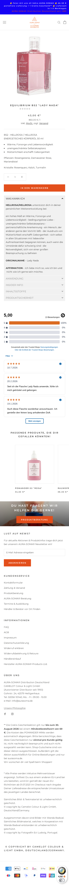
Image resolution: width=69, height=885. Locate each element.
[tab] (34, 198)
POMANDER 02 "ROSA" (28, 488)
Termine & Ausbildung (16, 603)
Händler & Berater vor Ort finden (22, 609)
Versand (43, 123)
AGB (6, 632)
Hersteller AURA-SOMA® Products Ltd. (25, 664)
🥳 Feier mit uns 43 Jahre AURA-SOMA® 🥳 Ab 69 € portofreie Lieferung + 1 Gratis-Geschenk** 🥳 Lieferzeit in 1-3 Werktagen (35, 5)
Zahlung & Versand (14, 587)
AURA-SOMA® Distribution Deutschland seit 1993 (39, 11)
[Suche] (59, 22)
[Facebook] (5, 714)
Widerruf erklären (14, 648)
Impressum (10, 637)
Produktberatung (34, 519)
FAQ (6, 627)
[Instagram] (12, 714)
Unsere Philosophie (15, 708)
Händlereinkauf (12, 658)
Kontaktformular (13, 582)
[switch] (62, 880)
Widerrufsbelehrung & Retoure (21, 653)
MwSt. (29, 123)
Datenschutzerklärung (16, 642)
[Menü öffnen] (4, 22)
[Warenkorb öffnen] (64, 22)
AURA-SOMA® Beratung (17, 598)
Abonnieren (17, 563)
